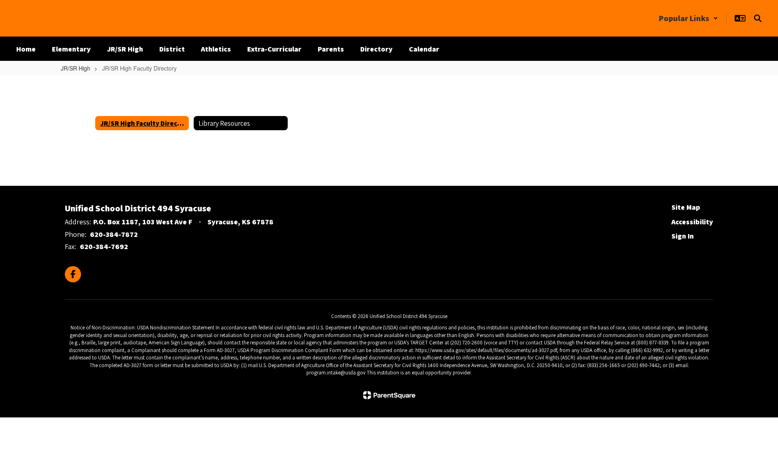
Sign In (682, 236)
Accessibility (692, 221)
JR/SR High (75, 68)
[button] (688, 18)
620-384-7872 (114, 234)
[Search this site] (758, 18)
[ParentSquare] (389, 395)
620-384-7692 (104, 246)
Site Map (685, 207)
